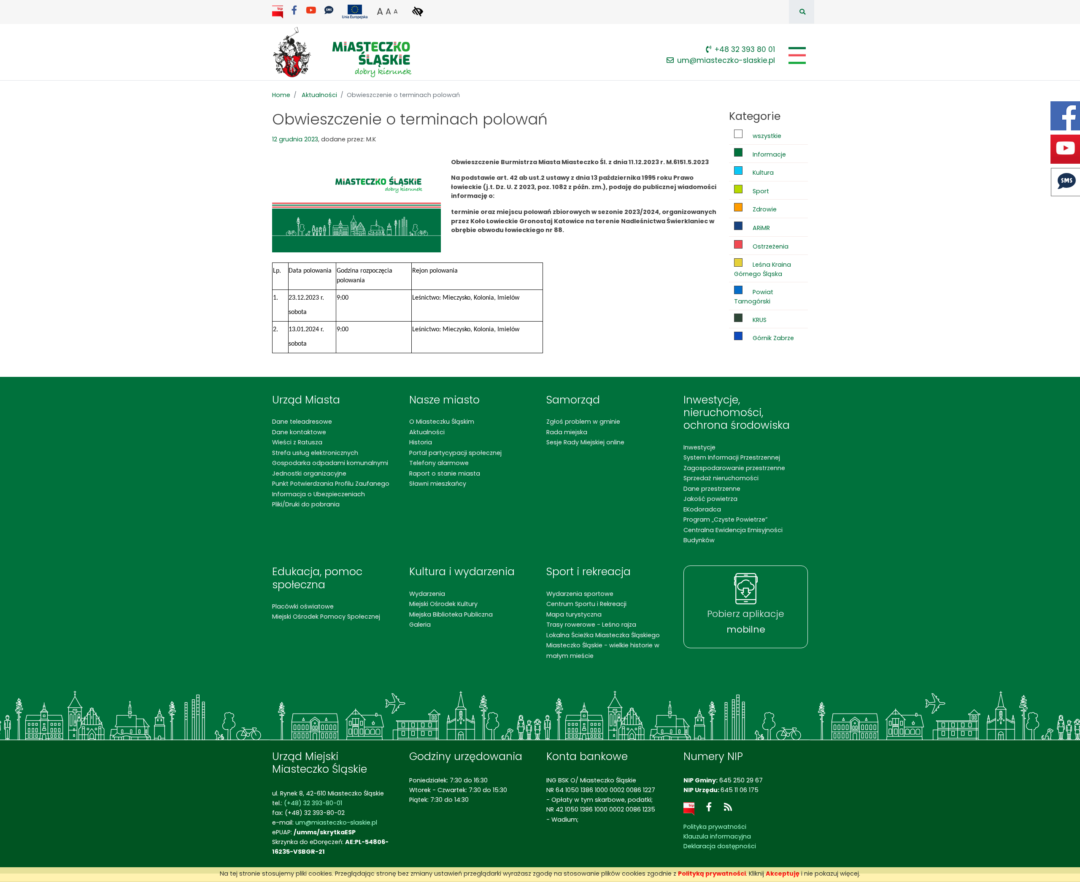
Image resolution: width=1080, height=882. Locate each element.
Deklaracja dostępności (719, 846)
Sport (760, 191)
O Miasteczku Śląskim (441, 421)
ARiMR (760, 228)
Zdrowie (764, 209)
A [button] (380, 11)
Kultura (762, 172)
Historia (420, 442)
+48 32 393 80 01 (745, 49)
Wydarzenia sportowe (579, 594)
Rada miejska (566, 432)
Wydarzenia (427, 594)
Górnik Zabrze (772, 338)
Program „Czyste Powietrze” (725, 519)
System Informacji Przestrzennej (731, 457)
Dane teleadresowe (302, 421)
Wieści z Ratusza (297, 442)
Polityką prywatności (712, 873)
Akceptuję (782, 873)
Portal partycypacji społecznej (455, 453)
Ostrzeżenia (769, 246)
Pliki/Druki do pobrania (306, 504)
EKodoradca (702, 509)
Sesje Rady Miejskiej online (585, 442)
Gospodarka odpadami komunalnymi (330, 463)
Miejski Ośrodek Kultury (443, 604)
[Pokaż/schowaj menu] (796, 55)
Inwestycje (699, 447)
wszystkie (766, 136)
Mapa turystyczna (574, 614)
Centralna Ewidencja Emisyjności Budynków (733, 535)
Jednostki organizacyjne (309, 473)
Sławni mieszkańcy (437, 483)
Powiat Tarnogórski (753, 297)
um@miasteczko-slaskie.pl (726, 60)
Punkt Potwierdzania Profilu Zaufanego (330, 483)
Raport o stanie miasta (444, 473)
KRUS (759, 320)
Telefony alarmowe (439, 463)
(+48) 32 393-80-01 (313, 803)
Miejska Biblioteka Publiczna (451, 614)
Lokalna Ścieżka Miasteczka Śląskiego (603, 635)
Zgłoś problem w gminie (583, 421)
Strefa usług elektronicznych (315, 453)
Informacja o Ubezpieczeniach (318, 494)
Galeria (420, 624)
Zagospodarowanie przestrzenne (734, 468)
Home (281, 95)
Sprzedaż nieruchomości (721, 478)
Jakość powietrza (710, 499)
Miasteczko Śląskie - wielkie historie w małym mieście (602, 650)
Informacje (768, 154)
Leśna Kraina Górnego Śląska (762, 269)
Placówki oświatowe (303, 606)
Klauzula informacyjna (717, 836)
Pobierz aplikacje (745, 621)
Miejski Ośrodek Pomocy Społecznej (326, 616)
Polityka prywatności (714, 826)
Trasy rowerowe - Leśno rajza (591, 624)
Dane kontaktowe (299, 432)
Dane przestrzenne (711, 488)
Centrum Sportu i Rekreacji (586, 604)
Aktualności (319, 95)
